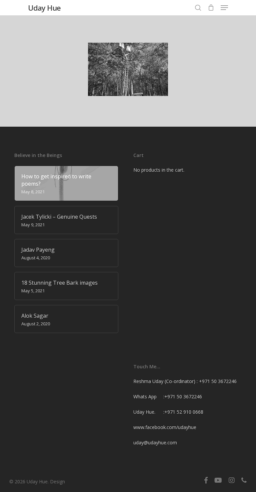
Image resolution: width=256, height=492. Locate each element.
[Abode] (128, 69)
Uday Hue (44, 7)
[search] (198, 7)
